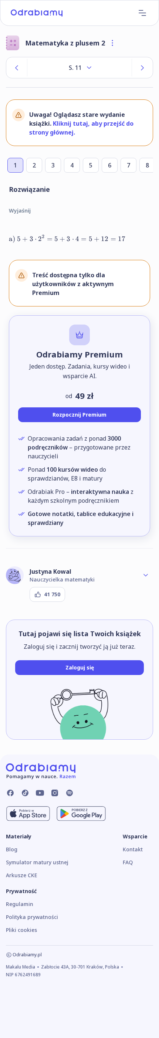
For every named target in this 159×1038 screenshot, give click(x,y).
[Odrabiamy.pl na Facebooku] (10, 792)
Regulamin (19, 904)
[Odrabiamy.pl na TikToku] (25, 792)
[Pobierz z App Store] (28, 813)
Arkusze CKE (21, 875)
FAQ (128, 862)
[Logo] (36, 13)
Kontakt (133, 849)
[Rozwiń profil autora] (145, 575)
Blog (11, 849)
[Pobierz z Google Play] (81, 813)
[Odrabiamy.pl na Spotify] (69, 792)
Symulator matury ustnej (37, 862)
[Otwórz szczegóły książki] (112, 42)
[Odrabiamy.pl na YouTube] (39, 792)
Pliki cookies (21, 929)
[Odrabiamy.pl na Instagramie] (54, 792)
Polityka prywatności (32, 916)
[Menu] (142, 13)
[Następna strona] (142, 68)
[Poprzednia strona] (17, 68)
